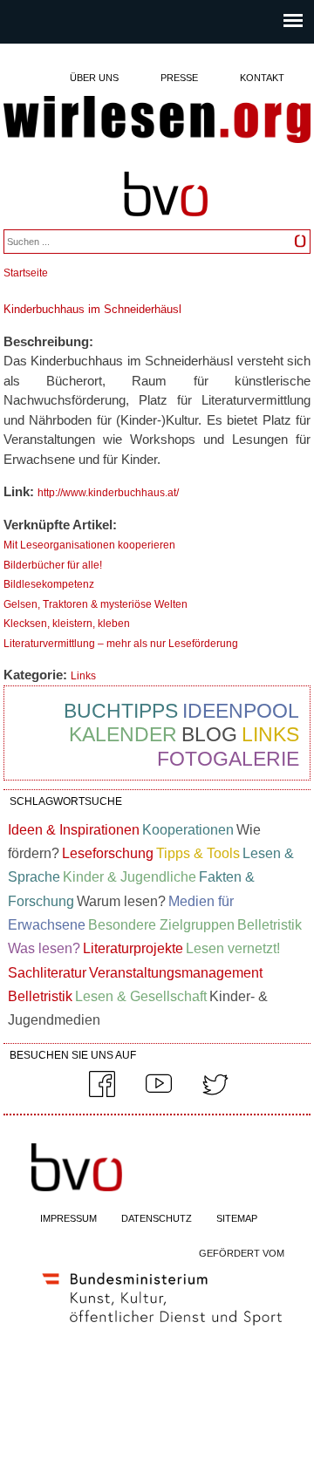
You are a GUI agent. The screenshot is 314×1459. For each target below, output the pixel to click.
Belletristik (269, 924)
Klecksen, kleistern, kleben (66, 623)
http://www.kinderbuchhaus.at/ (108, 493)
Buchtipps (121, 710)
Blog (209, 734)
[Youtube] (158, 1093)
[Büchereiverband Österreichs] (166, 224)
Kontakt (262, 77)
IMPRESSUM (68, 1218)
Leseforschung (108, 853)
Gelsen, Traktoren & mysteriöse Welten (95, 604)
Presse (179, 77)
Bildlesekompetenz (48, 584)
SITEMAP (236, 1218)
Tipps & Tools (198, 853)
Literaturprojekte (133, 948)
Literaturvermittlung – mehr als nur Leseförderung (120, 643)
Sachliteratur (47, 972)
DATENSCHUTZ (156, 1218)
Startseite (25, 273)
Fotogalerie (228, 758)
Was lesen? (44, 948)
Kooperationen (188, 829)
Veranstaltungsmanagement (176, 972)
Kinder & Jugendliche (129, 876)
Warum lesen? (121, 901)
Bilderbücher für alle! (52, 565)
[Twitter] (215, 1093)
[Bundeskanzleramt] (162, 1329)
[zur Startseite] (157, 121)
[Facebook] (102, 1093)
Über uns (94, 77)
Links (83, 676)
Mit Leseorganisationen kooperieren (89, 545)
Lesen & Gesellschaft (141, 996)
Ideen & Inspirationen (74, 829)
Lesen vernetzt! (233, 948)
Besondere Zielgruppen (161, 924)
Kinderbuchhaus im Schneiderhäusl (92, 309)
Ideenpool (240, 710)
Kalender (123, 734)
